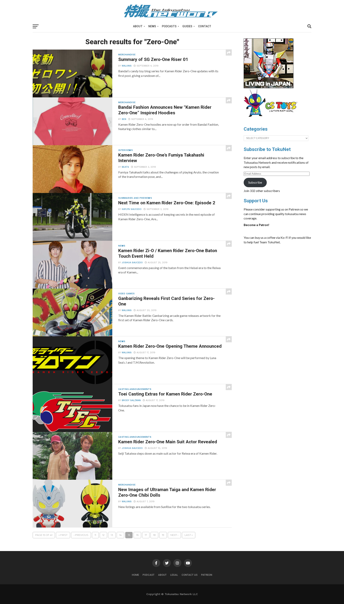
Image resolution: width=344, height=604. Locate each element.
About (138, 26)
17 (146, 535)
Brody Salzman (131, 400)
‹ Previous (81, 535)
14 (120, 535)
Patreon (206, 574)
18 (154, 535)
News (152, 26)
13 (112, 535)
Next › (174, 535)
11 (95, 535)
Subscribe (255, 182)
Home (135, 574)
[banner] (268, 87)
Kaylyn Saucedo (132, 209)
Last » (189, 535)
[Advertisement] (281, 277)
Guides (187, 26)
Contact (204, 26)
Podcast (148, 574)
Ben (124, 119)
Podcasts (169, 26)
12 (103, 535)
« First (63, 535)
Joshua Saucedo (132, 262)
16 (137, 535)
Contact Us (189, 574)
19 (163, 535)
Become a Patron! (256, 225)
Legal (174, 574)
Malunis (127, 66)
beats (125, 167)
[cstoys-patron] (272, 119)
